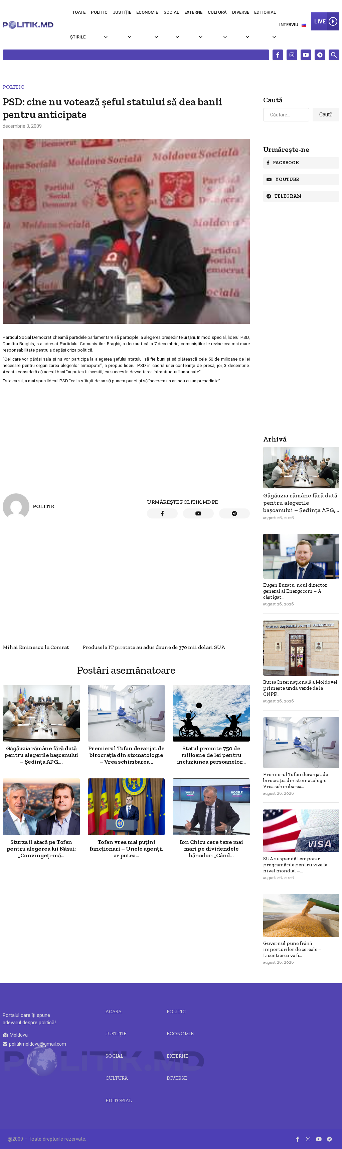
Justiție (122, 12)
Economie (147, 12)
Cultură (217, 12)
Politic (99, 12)
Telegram (288, 196)
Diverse (240, 12)
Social (171, 12)
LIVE (320, 21)
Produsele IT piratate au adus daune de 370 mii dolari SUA (153, 647)
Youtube (287, 179)
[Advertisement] (126, 433)
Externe (193, 12)
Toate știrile (78, 24)
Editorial (265, 12)
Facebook (286, 163)
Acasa (114, 1012)
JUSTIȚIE (116, 1034)
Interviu (288, 24)
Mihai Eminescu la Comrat (36, 647)
